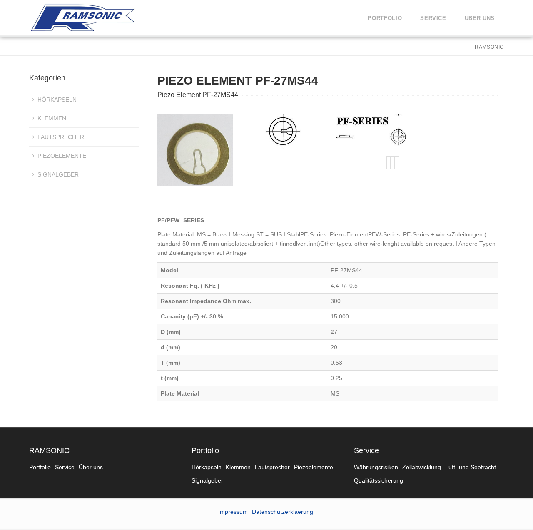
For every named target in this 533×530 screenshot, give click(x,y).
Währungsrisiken (376, 467)
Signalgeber (58, 174)
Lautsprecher (60, 137)
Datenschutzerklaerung (282, 511)
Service (433, 18)
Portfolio (385, 18)
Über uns (480, 18)
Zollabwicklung (421, 467)
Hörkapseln (57, 99)
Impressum (233, 511)
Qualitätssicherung (378, 480)
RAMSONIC (49, 450)
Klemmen (51, 118)
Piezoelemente (61, 155)
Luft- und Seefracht (470, 467)
